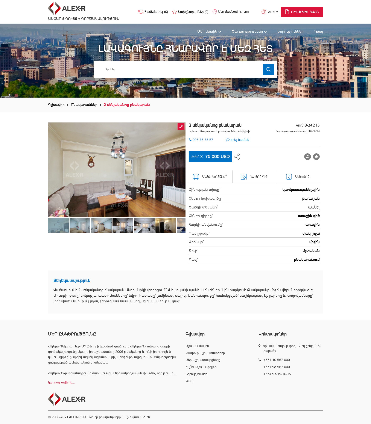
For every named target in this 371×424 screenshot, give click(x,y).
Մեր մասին (207, 31)
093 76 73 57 (203, 140)
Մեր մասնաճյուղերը (233, 11)
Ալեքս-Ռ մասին (197, 346)
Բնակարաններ (84, 104)
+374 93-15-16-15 (277, 374)
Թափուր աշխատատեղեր (205, 353)
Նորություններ (290, 31)
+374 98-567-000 (276, 367)
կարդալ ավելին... (61, 382)
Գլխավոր (56, 104)
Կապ (318, 31)
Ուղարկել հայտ (305, 12)
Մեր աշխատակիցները (203, 360)
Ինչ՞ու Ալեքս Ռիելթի (201, 367)
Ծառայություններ (248, 31)
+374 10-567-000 (276, 360)
